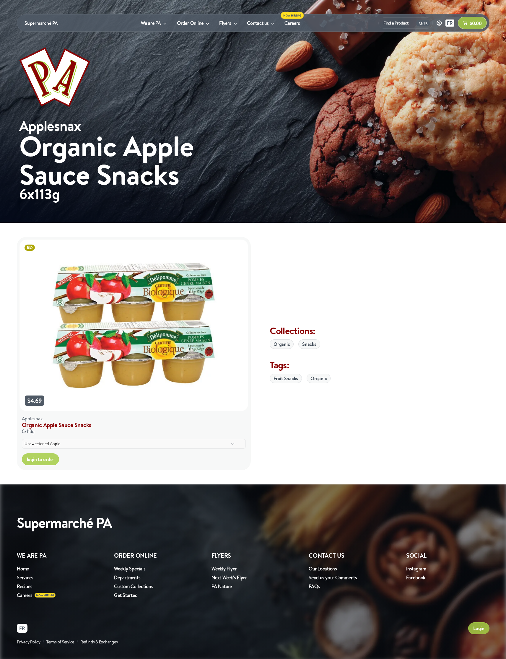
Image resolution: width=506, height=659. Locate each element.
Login (478, 628)
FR (450, 23)
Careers (292, 23)
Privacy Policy (28, 642)
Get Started (125, 595)
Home (23, 568)
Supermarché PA (41, 23)
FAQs (314, 586)
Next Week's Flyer (229, 577)
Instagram (416, 568)
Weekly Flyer (224, 568)
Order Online (190, 23)
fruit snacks (286, 378)
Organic (282, 344)
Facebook (415, 577)
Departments (127, 577)
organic (318, 378)
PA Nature (221, 586)
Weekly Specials (129, 568)
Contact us (258, 23)
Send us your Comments (333, 577)
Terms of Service (60, 642)
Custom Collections (133, 586)
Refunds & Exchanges (99, 642)
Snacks (309, 344)
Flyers (225, 23)
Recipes (24, 586)
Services (25, 577)
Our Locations (323, 568)
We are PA (151, 23)
